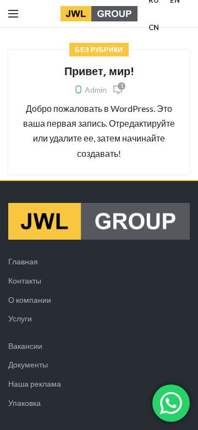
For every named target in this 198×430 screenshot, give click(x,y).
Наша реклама (34, 383)
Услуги (20, 318)
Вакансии (25, 345)
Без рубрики (99, 50)
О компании (29, 299)
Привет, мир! (99, 71)
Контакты (24, 280)
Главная (23, 261)
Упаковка (24, 403)
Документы (28, 364)
